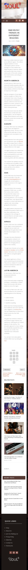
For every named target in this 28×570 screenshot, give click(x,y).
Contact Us (9, 543)
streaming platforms (14, 179)
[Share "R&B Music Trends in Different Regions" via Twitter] (14, 353)
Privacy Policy (10, 537)
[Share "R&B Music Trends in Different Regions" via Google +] (17, 353)
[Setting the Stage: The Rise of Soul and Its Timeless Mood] (14, 389)
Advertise (9, 540)
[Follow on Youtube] (17, 552)
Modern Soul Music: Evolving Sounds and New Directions (12, 417)
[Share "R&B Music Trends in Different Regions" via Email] (17, 359)
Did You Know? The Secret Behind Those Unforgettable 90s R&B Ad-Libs (13, 505)
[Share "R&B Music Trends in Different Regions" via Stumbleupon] (14, 359)
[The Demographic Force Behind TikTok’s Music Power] (14, 449)
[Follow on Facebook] (10, 552)
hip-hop (21, 141)
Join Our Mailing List (12, 534)
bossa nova (18, 309)
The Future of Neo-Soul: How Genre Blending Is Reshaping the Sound (13, 437)
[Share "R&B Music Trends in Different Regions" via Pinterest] (14, 356)
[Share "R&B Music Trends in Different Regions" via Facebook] (10, 353)
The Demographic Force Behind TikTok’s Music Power (13, 457)
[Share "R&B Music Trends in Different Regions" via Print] (14, 362)
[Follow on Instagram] (14, 552)
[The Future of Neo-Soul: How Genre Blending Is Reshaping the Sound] (14, 428)
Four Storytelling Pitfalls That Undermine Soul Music (12, 482)
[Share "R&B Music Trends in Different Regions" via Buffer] (10, 359)
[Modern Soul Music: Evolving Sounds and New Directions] (14, 408)
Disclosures (9, 546)
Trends (17, 41)
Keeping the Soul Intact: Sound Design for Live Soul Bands (12, 494)
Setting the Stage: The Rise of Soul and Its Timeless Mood (13, 397)
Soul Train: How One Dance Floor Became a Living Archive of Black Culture (13, 488)
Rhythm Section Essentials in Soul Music (13, 499)
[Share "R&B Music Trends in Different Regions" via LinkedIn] (17, 356)
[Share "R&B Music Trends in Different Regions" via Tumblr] (10, 356)
